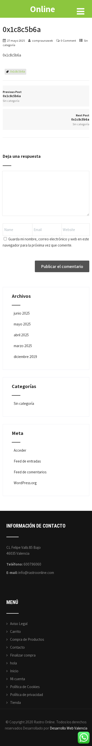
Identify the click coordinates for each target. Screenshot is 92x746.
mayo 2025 (22, 324)
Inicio (14, 671)
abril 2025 (21, 335)
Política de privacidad (26, 694)
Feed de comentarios (30, 472)
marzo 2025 (23, 345)
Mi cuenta (17, 678)
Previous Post (12, 94)
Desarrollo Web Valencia (68, 728)
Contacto (17, 647)
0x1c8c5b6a (17, 71)
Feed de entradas (27, 461)
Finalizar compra (23, 655)
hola (13, 663)
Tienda (15, 702)
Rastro (29, 9)
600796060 (32, 564)
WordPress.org (25, 482)
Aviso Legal (18, 623)
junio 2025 (22, 313)
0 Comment (68, 40)
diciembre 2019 (25, 356)
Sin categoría (11, 101)
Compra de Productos (27, 639)
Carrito (15, 631)
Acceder (20, 450)
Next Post (80, 117)
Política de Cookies (24, 686)
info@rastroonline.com (36, 572)
